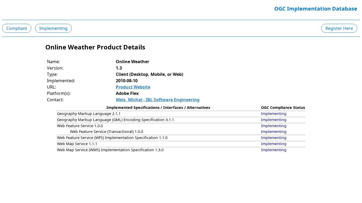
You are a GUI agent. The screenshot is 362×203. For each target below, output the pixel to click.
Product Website (133, 87)
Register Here (339, 28)
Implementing (53, 28)
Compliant (16, 28)
